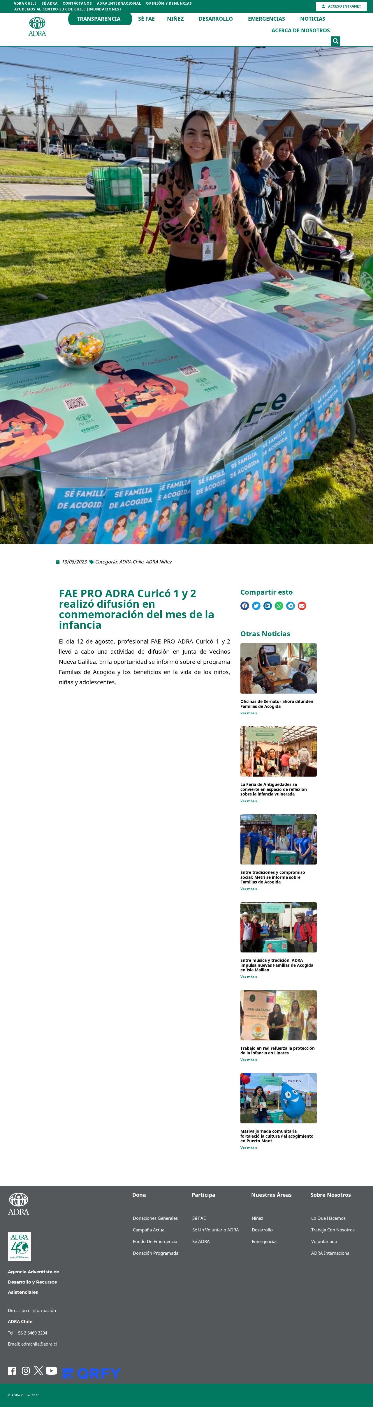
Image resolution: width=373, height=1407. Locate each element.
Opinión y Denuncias (169, 3)
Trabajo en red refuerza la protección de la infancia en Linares (277, 1050)
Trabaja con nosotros (333, 1230)
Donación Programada (155, 1253)
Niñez (175, 19)
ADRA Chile (25, 3)
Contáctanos (77, 3)
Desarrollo (216, 19)
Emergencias (266, 19)
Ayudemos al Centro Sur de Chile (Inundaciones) (67, 9)
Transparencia (98, 19)
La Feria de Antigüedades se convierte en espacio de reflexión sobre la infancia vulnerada (273, 790)
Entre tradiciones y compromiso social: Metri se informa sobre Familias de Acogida (272, 877)
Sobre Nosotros (331, 1195)
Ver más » (248, 713)
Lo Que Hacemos (328, 1218)
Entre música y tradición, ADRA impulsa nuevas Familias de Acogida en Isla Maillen (276, 965)
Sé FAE (146, 19)
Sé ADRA (50, 3)
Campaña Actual (149, 1230)
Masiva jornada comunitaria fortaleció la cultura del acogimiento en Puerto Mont (277, 1136)
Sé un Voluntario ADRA (215, 1230)
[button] (335, 41)
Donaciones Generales (155, 1218)
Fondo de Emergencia (155, 1241)
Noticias (312, 19)
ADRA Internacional (119, 3)
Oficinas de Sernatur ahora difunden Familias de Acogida (276, 704)
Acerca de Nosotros (301, 30)
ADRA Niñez (159, 561)
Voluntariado (324, 1241)
